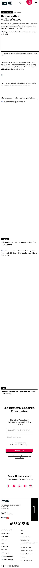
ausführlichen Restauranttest (9, 26)
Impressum (23, 557)
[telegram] (25, 486)
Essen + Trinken (7, 12)
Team (22, 533)
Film (4, 388)
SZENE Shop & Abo (25, 540)
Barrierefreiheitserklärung (26, 560)
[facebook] (14, 486)
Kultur (2, 543)
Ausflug (5, 239)
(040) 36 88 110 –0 (5, 512)
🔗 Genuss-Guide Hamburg (7, 559)
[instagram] (8, 486)
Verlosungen (4, 549)
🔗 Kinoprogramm (5, 553)
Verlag (22, 530)
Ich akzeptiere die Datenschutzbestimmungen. (19, 444)
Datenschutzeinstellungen (26, 550)
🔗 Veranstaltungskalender (7, 556)
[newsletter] (30, 486)
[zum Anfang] (34, 509)
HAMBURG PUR (4, 536)
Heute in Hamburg (5, 533)
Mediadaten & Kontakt (26, 547)
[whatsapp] (19, 486)
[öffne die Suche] (20, 3)
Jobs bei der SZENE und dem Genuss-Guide (29, 543)
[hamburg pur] (5, 518)
